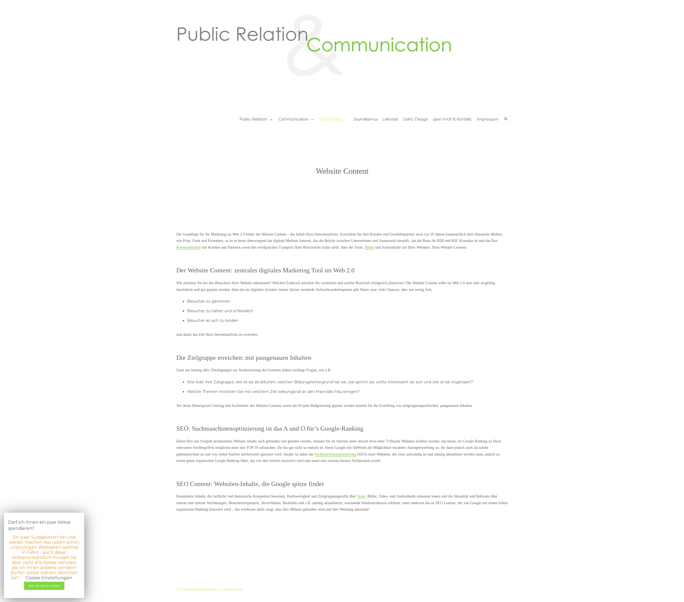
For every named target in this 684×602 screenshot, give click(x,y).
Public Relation (253, 119)
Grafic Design (415, 119)
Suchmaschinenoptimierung (335, 454)
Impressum (487, 119)
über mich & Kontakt (452, 119)
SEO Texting (330, 119)
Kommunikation (188, 247)
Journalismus (365, 119)
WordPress (197, 589)
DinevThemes (232, 589)
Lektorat (390, 119)
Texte (361, 496)
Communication (293, 119)
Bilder (369, 247)
